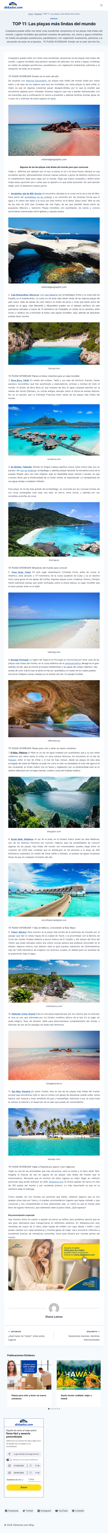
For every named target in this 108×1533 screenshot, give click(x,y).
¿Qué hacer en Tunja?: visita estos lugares (26, 1336)
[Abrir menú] (101, 5)
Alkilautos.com (56, 1181)
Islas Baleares (51, 294)
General (54, 19)
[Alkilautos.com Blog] (13, 5)
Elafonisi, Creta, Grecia (23, 1014)
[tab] (48, 1408)
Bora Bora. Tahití (20, 380)
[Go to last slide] (11, 1383)
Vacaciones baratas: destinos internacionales (84, 1336)
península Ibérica (72, 663)
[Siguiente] (96, 1383)
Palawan (12, 760)
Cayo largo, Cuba (21, 572)
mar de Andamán (28, 470)
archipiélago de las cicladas (38, 197)
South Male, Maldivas (22, 839)
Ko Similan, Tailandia (21, 467)
